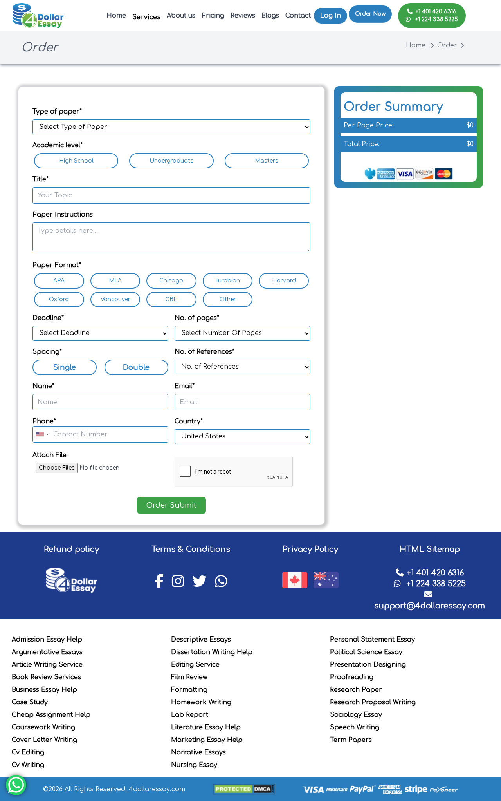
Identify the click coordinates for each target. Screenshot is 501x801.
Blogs (270, 15)
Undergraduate (171, 161)
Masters (266, 161)
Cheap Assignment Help (51, 714)
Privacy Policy (310, 549)
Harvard (284, 281)
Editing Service (195, 664)
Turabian (227, 281)
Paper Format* (56, 265)
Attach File (49, 455)
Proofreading (351, 677)
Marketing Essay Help (207, 739)
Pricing (213, 15)
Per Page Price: (369, 125)
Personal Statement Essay (372, 639)
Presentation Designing (368, 664)
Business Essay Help (44, 689)
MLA (115, 281)
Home (116, 15)
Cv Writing (28, 764)
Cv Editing (28, 752)
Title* (40, 179)
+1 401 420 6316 (436, 11)
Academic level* (57, 145)
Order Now (370, 11)
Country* (189, 421)
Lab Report (189, 714)
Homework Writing (201, 702)
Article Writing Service (47, 664)
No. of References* (204, 351)
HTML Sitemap (430, 549)
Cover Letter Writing (44, 739)
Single (64, 367)
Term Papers (351, 739)
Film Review (189, 677)
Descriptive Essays (201, 639)
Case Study (30, 702)
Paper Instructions (62, 214)
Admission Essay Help (47, 639)
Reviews (243, 15)
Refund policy (71, 549)
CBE (171, 299)
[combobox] (42, 434)
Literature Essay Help (206, 727)
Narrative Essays (198, 752)
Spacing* (47, 351)
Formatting (189, 689)
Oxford (59, 299)
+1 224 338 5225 (436, 19)
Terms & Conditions (190, 549)
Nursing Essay (194, 764)
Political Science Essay (366, 652)
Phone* (44, 421)
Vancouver (115, 299)
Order (447, 45)
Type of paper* (57, 111)
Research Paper (356, 689)
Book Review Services (46, 677)
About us (181, 15)
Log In (330, 15)
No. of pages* (197, 318)
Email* (185, 386)
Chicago (171, 281)
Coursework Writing (43, 727)
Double (136, 367)
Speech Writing (354, 727)
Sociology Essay (356, 714)
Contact (298, 15)
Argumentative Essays (47, 652)
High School (76, 161)
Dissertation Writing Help (211, 652)
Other (228, 299)
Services (146, 17)
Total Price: (362, 144)
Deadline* (48, 318)
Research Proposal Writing (373, 702)
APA (59, 281)
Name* (43, 386)
